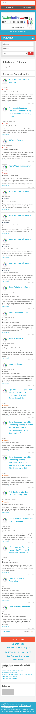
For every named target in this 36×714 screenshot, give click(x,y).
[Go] (31, 53)
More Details (5, 102)
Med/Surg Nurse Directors (9, 672)
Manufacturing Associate (19, 607)
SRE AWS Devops (16, 140)
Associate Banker (16, 338)
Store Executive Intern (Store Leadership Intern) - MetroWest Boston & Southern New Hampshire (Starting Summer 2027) (21, 462)
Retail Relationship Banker (20, 287)
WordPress (11, 707)
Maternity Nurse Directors (9, 678)
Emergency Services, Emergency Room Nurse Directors (17, 674)
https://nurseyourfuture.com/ (9, 706)
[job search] (31, 631)
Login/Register (26, 7)
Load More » (6, 631)
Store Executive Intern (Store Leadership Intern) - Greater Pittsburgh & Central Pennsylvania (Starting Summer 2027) (21, 427)
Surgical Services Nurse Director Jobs (12, 670)
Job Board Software (24, 706)
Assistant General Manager (20, 191)
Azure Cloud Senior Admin (20, 166)
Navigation (8, 38)
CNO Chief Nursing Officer (9, 676)
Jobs (25, 631)
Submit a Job (10, 7)
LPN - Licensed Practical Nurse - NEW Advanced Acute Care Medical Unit (19, 550)
